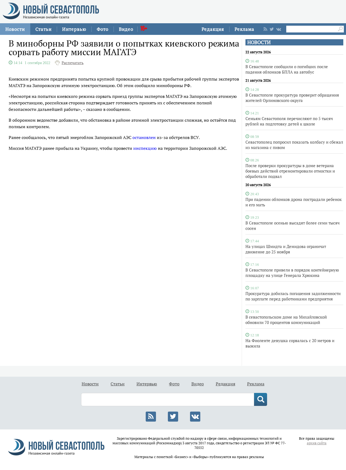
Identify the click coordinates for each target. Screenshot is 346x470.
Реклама (244, 29)
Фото (102, 29)
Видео (126, 29)
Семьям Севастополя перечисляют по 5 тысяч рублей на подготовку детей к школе (289, 121)
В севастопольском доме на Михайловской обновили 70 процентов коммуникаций (286, 319)
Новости (15, 29)
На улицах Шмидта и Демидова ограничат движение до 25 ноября (285, 249)
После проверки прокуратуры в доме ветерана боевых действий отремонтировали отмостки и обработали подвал (290, 171)
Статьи (43, 29)
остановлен (144, 137)
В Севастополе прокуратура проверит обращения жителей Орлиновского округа (292, 97)
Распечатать (73, 62)
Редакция (213, 29)
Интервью (74, 29)
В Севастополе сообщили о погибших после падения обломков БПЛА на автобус (286, 69)
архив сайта (317, 443)
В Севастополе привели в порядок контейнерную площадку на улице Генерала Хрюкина (292, 272)
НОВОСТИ (259, 42)
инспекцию (145, 148)
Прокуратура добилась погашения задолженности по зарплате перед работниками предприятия (293, 296)
